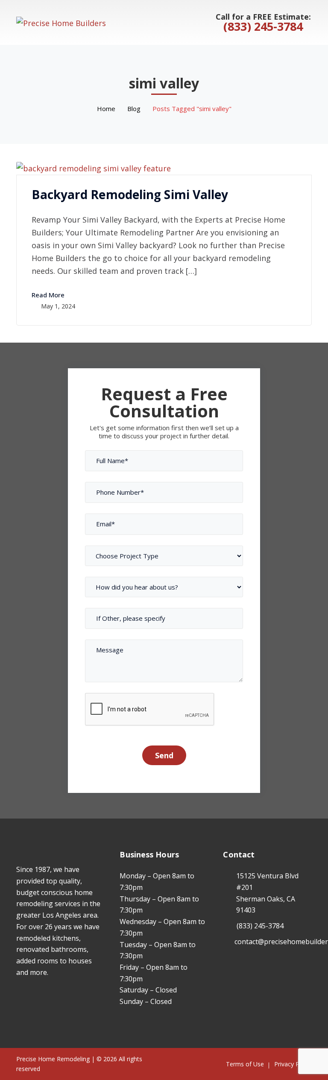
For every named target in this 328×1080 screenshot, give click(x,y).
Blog (134, 108)
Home (106, 108)
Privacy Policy (293, 1064)
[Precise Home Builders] (61, 22)
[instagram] (31, 997)
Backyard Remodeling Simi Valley (130, 194)
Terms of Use (245, 1064)
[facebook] (18, 997)
